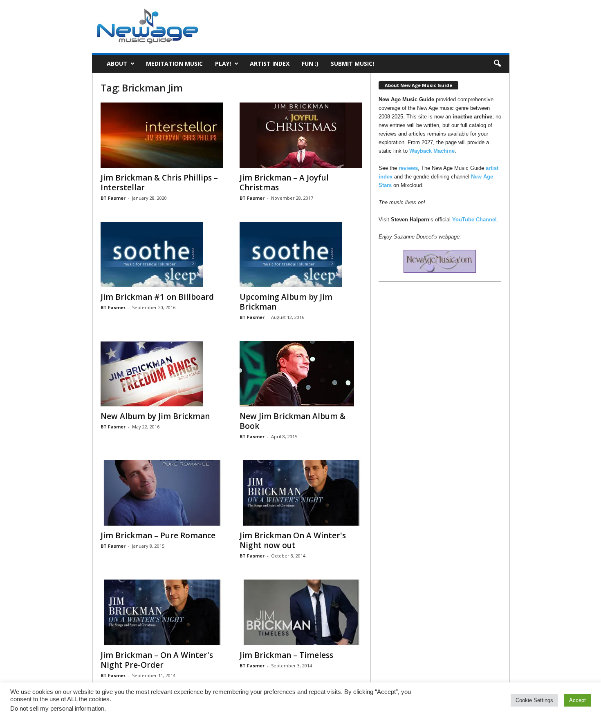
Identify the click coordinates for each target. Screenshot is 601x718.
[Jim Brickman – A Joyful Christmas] (301, 135)
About (117, 63)
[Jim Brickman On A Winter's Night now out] (301, 493)
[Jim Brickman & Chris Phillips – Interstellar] (162, 135)
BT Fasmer (113, 198)
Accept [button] (577, 700)
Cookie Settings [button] (534, 700)
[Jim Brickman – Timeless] (301, 612)
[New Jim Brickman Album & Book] (301, 373)
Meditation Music (174, 63)
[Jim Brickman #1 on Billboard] (162, 254)
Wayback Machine (432, 151)
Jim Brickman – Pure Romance (158, 535)
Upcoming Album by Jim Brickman (286, 302)
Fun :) (310, 63)
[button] (497, 64)
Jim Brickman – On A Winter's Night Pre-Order (157, 660)
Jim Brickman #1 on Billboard (157, 297)
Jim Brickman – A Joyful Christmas (284, 182)
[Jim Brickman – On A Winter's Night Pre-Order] (162, 612)
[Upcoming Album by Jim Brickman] (301, 254)
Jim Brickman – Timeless (286, 655)
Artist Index (269, 63)
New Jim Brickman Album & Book (292, 421)
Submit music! (352, 63)
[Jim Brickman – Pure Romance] (162, 493)
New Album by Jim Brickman (155, 416)
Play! (223, 63)
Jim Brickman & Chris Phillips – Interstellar (159, 182)
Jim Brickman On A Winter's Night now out (293, 540)
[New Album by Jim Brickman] (162, 373)
